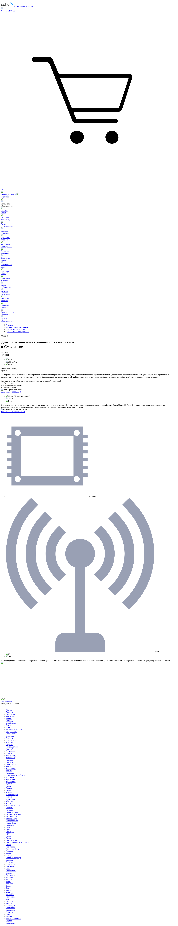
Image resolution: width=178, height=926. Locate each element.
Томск (8, 886)
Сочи (8, 869)
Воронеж (9, 745)
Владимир (10, 736)
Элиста (9, 916)
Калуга (9, 771)
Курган (9, 784)
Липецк (9, 788)
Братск (8, 725)
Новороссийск (12, 821)
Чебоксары (10, 906)
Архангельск (11, 714)
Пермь (8, 838)
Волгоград (10, 738)
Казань (9, 766)
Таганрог (9, 877)
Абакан (9, 710)
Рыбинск (9, 851)
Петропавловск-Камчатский (17, 842)
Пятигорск (10, 847)
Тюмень (9, 890)
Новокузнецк (11, 819)
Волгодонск (11, 740)
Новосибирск (11, 823)
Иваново (9, 760)
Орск (8, 834)
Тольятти (9, 884)
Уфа (7, 899)
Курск (8, 786)
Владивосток (11, 732)
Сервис (4, 197)
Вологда (9, 742)
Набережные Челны (14, 805)
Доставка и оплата (8, 194)
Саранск (9, 860)
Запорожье (10, 758)
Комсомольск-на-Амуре (15, 775)
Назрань (9, 808)
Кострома (10, 777)
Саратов (9, 862)
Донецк (9, 753)
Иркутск (9, 762)
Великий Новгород (14, 729)
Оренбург (10, 832)
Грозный (9, 749)
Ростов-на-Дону (12, 849)
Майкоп (9, 797)
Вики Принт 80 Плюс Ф (11, 392)
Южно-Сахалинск (13, 919)
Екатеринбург (11, 755)
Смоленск (10, 866)
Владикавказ (11, 734)
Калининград (11, 769)
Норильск (10, 825)
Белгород (9, 721)
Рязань (8, 853)
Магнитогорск (12, 795)
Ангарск (9, 712)
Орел (8, 829)
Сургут (9, 873)
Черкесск (9, 912)
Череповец (10, 910)
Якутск (9, 921)
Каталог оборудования (23, 6)
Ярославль (10, 923)
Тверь (8, 882)
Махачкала (10, 799)
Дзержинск (10, 751)
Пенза (8, 836)
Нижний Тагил (12, 816)
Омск (8, 827)
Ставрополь (11, 871)
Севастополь (11, 864)
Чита (8, 914)
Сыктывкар (10, 875)
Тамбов (9, 879)
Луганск (9, 790)
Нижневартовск (12, 812)
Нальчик (9, 810)
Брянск (9, 727)
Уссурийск (10, 897)
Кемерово (10, 773)
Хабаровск (10, 901)
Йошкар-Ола (11, 764)
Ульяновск (10, 895)
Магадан (9, 792)
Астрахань (10, 716)
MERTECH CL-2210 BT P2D (13, 412)
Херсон (9, 903)
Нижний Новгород (14, 814)
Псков (8, 845)
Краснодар (10, 779)
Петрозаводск (11, 840)
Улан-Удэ (9, 892)
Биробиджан (11, 723)
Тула (8, 888)
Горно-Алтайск (12, 747)
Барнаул (9, 719)
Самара (9, 855)
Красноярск (10, 782)
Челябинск (10, 908)
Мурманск (10, 803)
